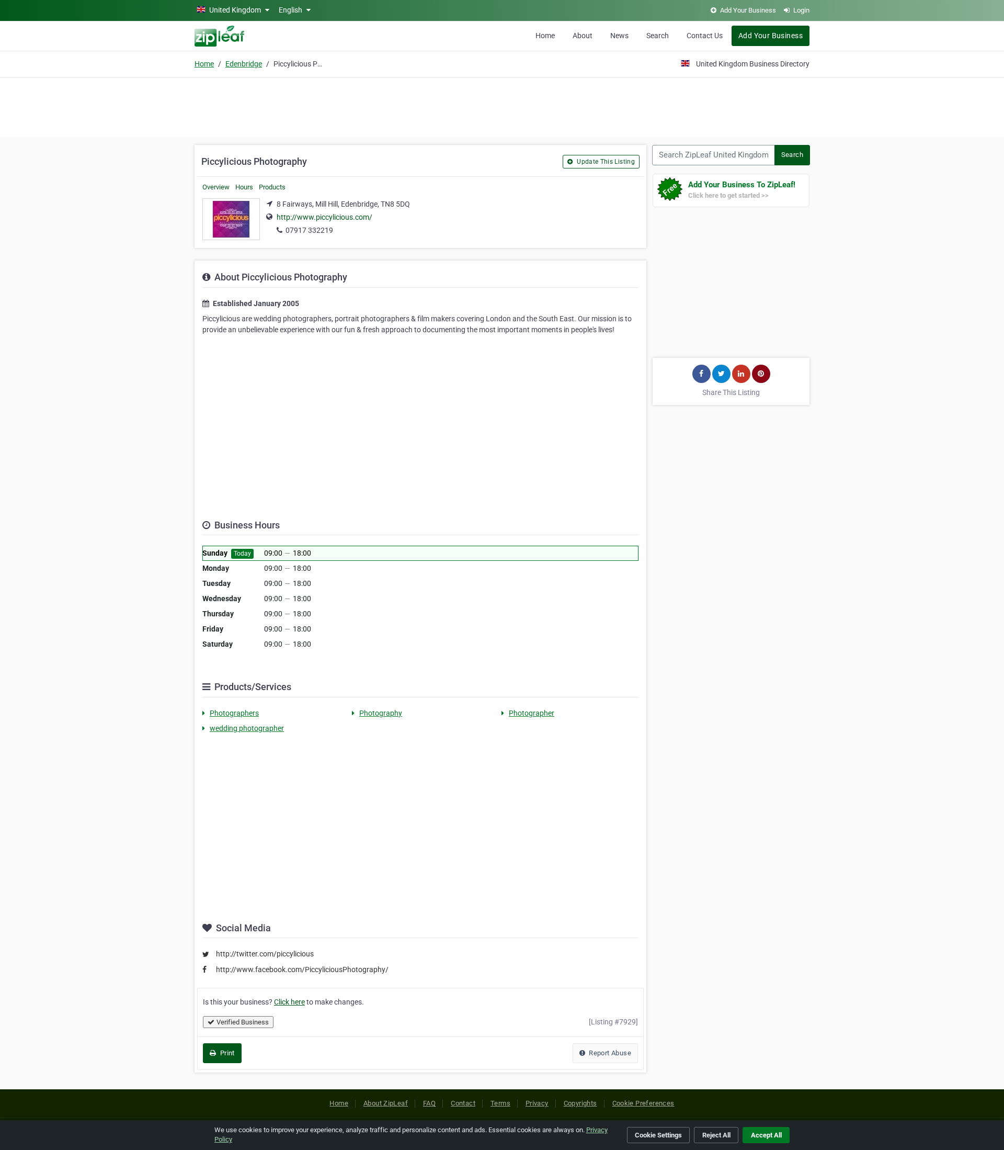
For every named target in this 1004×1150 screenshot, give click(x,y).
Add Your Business (770, 35)
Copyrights (580, 1103)
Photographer (531, 713)
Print (226, 1053)
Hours (244, 187)
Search (657, 35)
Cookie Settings (658, 1135)
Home (545, 35)
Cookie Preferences (643, 1103)
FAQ (429, 1103)
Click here (289, 1002)
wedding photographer (247, 728)
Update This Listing (605, 161)
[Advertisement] (502, 105)
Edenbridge (243, 64)
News (619, 35)
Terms (500, 1103)
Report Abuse (609, 1053)
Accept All (766, 1135)
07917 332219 (309, 230)
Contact (463, 1103)
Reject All (716, 1135)
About (582, 35)
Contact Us (705, 35)
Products (272, 187)
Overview (216, 187)
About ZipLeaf (385, 1103)
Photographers (234, 713)
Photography (380, 713)
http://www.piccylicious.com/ (324, 217)
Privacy (537, 1103)
